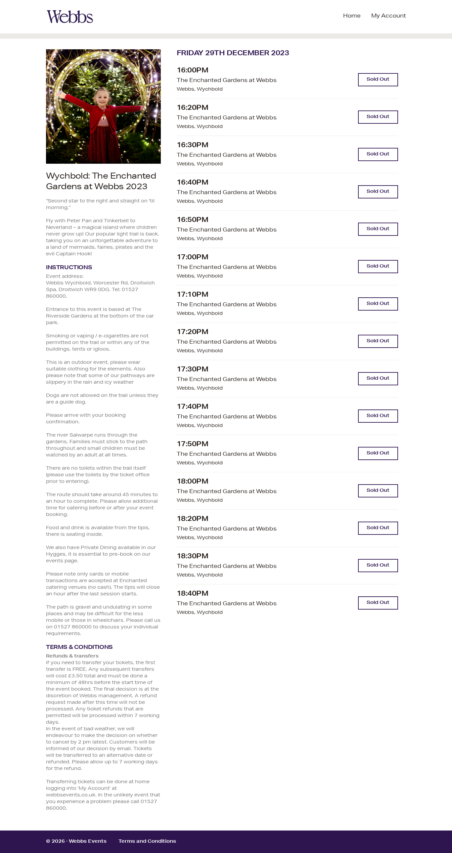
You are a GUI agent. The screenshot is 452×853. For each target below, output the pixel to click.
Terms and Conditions (147, 841)
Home (352, 16)
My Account (388, 16)
